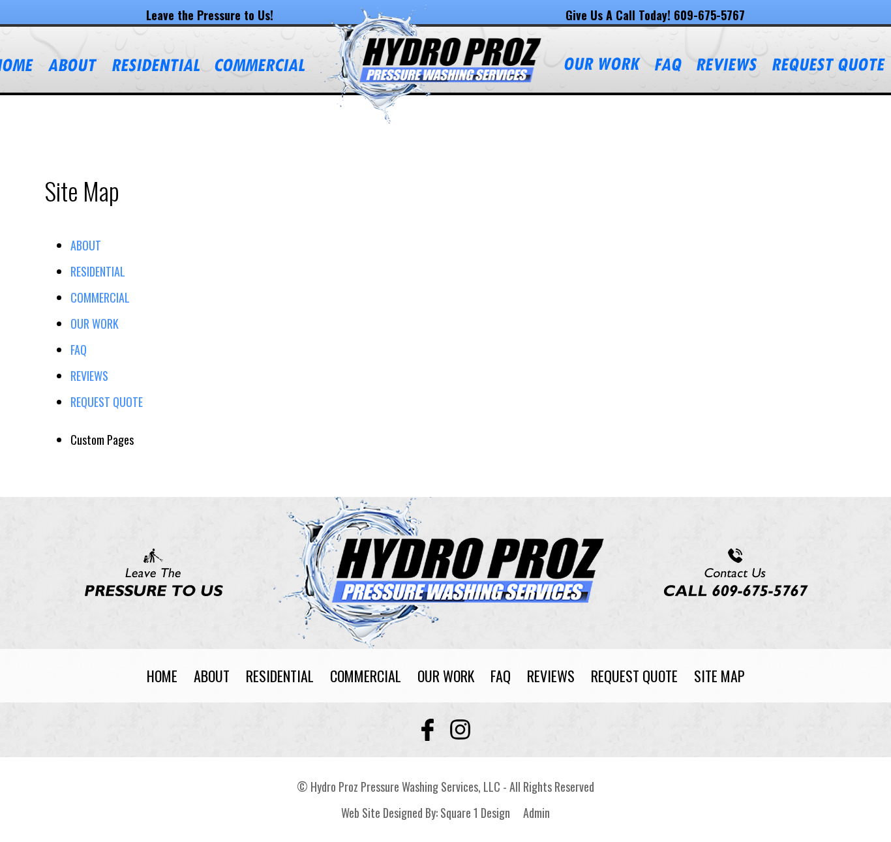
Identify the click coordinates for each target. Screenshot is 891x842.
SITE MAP (719, 675)
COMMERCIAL (100, 297)
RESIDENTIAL (97, 271)
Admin (536, 812)
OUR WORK (94, 323)
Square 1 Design (475, 812)
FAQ (78, 349)
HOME (162, 675)
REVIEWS (89, 375)
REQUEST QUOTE (106, 401)
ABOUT (85, 245)
